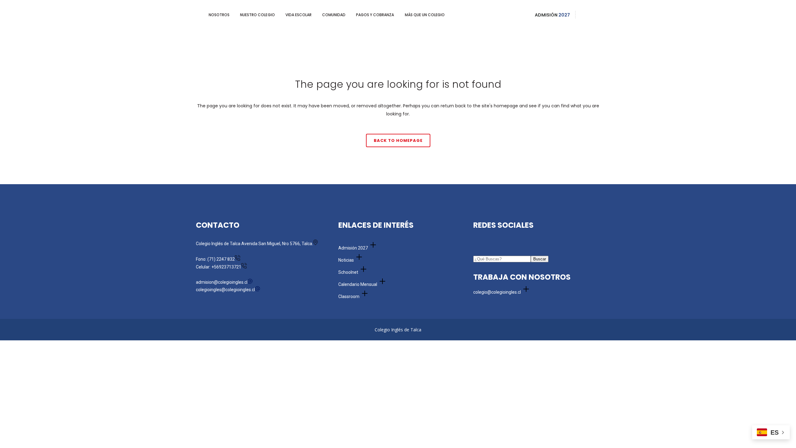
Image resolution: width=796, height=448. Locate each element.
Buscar (539, 259)
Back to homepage (398, 140)
